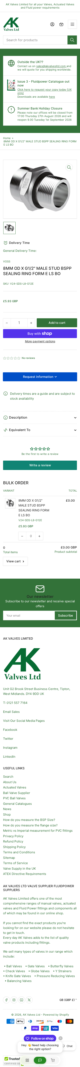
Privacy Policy (13, 836)
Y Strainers (63, 971)
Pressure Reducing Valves (56, 976)
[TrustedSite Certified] (15, 1060)
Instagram (10, 748)
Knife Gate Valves (18, 976)
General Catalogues (17, 804)
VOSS (6, 261)
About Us (9, 782)
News (7, 809)
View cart (13, 561)
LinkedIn (9, 757)
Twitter (8, 739)
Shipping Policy (14, 847)
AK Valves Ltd (31, 1014)
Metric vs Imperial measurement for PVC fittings (38, 831)
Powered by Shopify (56, 1014)
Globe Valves (40, 971)
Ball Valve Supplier (16, 793)
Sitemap (9, 858)
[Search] (72, 40)
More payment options (40, 341)
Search (8, 776)
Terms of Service (15, 863)
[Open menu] (72, 24)
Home (7, 138)
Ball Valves (14, 966)
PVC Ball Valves (14, 798)
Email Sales (11, 712)
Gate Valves (36, 966)
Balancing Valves (19, 981)
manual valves (51, 903)
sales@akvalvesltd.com (51, 66)
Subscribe (65, 615)
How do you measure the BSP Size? (29, 820)
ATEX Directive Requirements (24, 874)
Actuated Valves (14, 787)
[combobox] (40, 39)
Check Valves (15, 971)
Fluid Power (28, 908)
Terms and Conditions (19, 852)
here (52, 96)
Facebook (10, 730)
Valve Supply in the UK (19, 868)
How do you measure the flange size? (30, 825)
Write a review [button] (40, 465)
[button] (12, 358)
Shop (7, 814)
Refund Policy (13, 841)
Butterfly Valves (61, 966)
